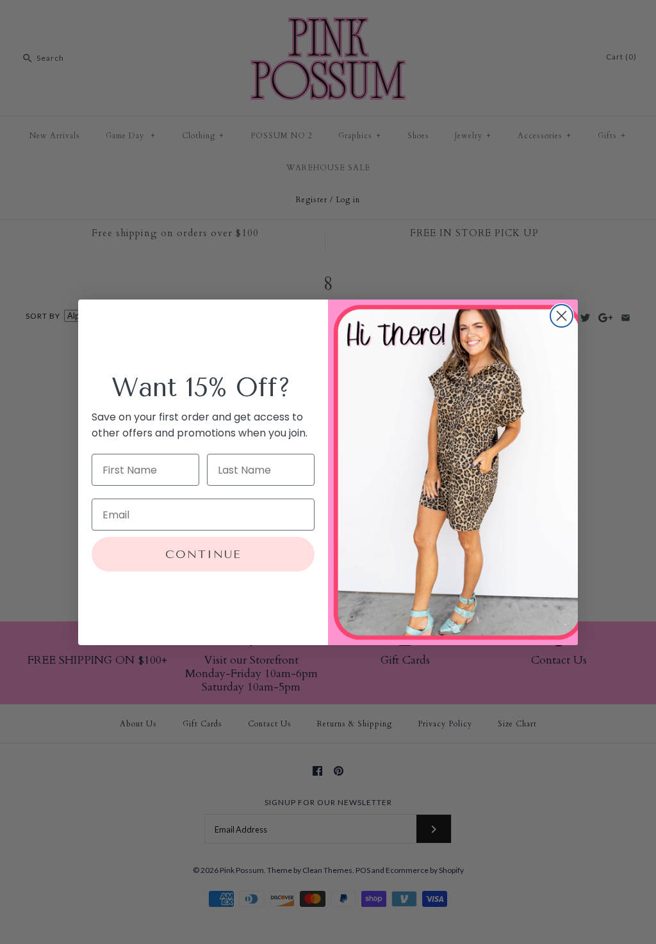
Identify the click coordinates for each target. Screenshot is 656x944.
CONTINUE (203, 554)
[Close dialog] (561, 316)
